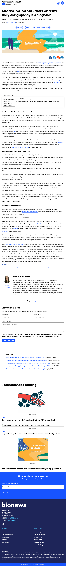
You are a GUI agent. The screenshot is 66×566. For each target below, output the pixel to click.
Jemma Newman (11, 22)
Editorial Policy (38, 537)
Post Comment (9, 340)
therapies (56, 82)
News (27, 99)
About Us (4, 529)
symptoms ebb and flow (30, 212)
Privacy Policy (38, 540)
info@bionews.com (12, 519)
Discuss (20, 27)
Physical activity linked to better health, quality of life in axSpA (25, 369)
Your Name (5, 315)
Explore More (38, 529)
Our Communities (7, 534)
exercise (60, 142)
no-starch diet (36, 224)
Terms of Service (39, 542)
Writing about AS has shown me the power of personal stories (25, 357)
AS (18, 71)
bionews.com (12, 517)
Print (28, 27)
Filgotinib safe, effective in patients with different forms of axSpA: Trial (28, 363)
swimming (5, 231)
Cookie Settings (38, 545)
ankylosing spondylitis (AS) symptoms (49, 63)
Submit (5, 493)
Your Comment (7, 321)
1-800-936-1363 (11, 520)
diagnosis (60, 80)
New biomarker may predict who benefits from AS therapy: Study (26, 360)
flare (14, 131)
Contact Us (5, 542)
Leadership (5, 537)
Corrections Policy (39, 534)
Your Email (37, 315)
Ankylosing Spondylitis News (15, 244)
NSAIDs (15, 229)
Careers (4, 540)
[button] (58, 3)
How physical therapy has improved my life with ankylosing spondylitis (28, 366)
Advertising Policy (39, 532)
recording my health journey (20, 147)
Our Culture (5, 532)
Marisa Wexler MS (35, 99)
